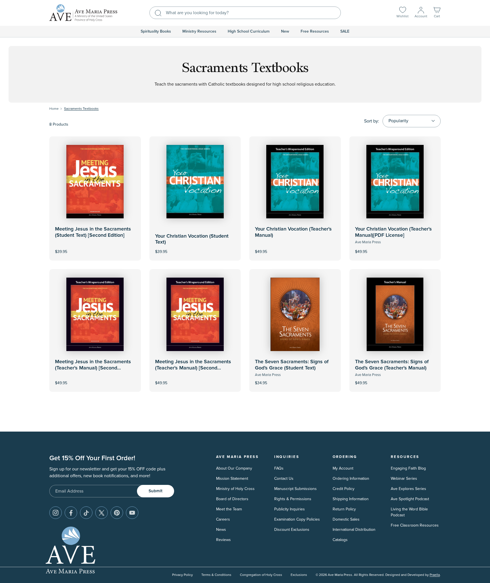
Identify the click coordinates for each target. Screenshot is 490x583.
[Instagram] (55, 512)
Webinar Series (404, 478)
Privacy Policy (182, 575)
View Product (295, 247)
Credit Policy (343, 488)
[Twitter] (101, 512)
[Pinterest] (117, 512)
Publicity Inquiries (289, 509)
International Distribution (354, 529)
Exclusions (299, 575)
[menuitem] (156, 31)
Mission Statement (232, 478)
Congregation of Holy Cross (261, 575)
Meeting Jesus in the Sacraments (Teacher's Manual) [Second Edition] (93, 368)
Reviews (223, 539)
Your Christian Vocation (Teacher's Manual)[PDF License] (393, 232)
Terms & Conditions (216, 575)
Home (54, 109)
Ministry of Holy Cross (235, 488)
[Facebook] (71, 512)
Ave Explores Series (408, 488)
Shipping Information (351, 499)
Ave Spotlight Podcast (410, 499)
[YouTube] (132, 512)
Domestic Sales (346, 519)
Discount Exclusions (291, 529)
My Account (343, 468)
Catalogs (340, 539)
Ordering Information (351, 478)
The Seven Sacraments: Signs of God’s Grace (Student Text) (292, 365)
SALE (344, 31)
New (285, 31)
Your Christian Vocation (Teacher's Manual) (293, 232)
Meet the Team (229, 509)
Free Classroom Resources (415, 525)
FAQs (279, 468)
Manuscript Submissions (295, 488)
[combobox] (245, 13)
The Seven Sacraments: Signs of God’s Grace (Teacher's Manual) (392, 365)
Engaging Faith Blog (408, 468)
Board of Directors (232, 499)
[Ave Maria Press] (83, 13)
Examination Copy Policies (297, 519)
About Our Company (234, 468)
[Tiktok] (86, 512)
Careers (223, 519)
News (221, 529)
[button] (437, 13)
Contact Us (283, 478)
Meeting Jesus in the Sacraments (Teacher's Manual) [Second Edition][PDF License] (193, 368)
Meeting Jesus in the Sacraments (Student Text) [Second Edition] (93, 232)
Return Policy (344, 509)
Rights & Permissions (292, 499)
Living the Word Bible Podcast (409, 512)
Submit (155, 491)
